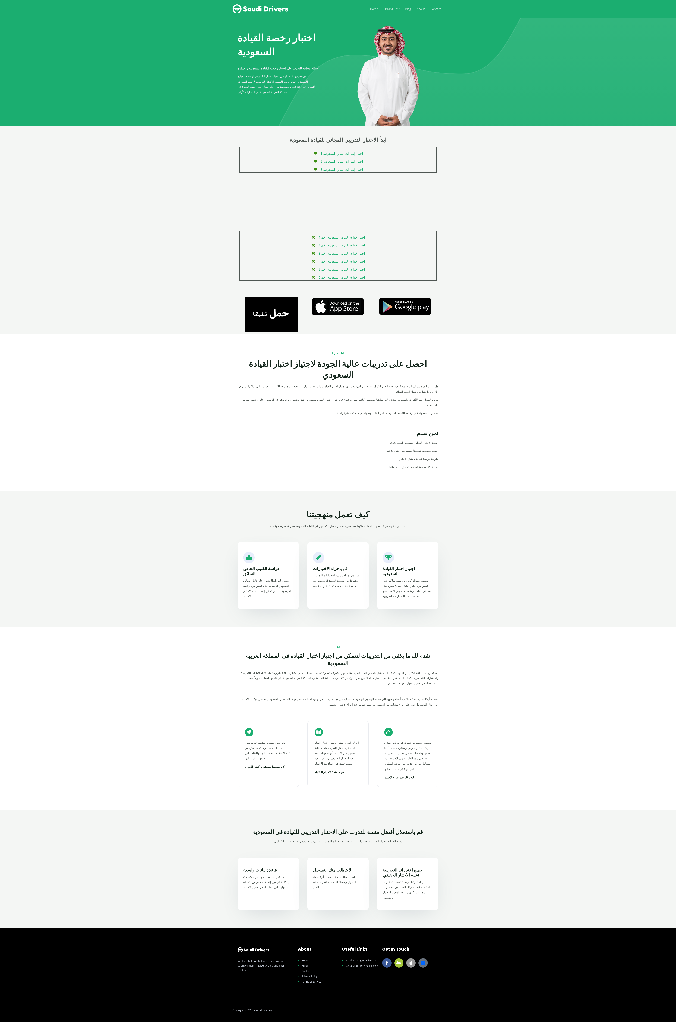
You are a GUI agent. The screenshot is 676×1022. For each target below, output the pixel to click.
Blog (408, 9)
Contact (435, 9)
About (421, 9)
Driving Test (392, 9)
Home (374, 9)
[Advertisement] (338, 202)
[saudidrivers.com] (260, 9)
